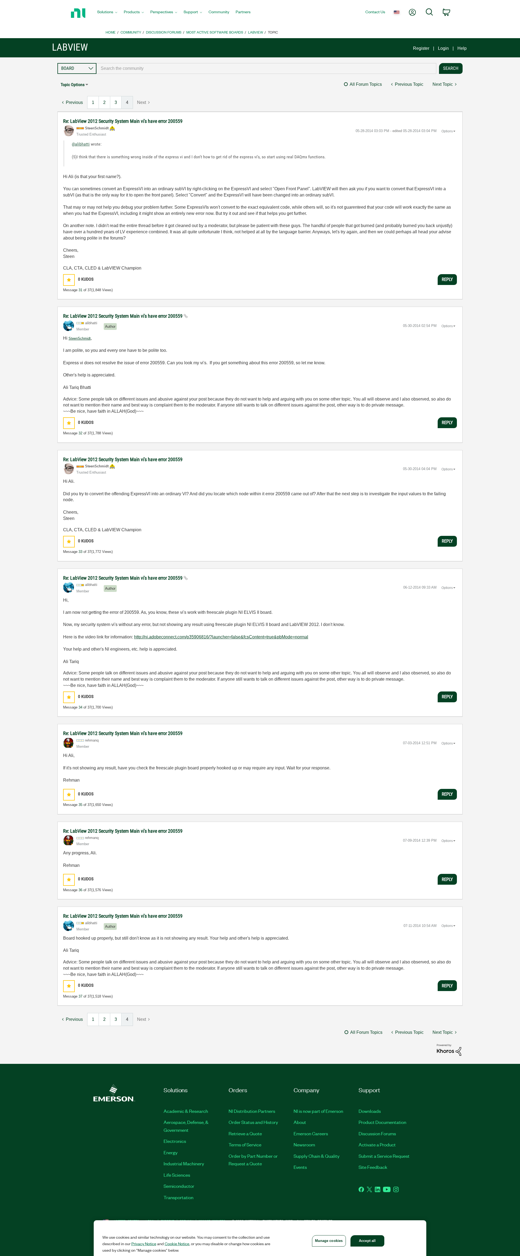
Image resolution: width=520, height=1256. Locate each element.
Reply (447, 279)
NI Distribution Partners (252, 1111)
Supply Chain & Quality (317, 1156)
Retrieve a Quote (245, 1133)
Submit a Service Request (384, 1156)
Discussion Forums (163, 32)
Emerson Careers (311, 1133)
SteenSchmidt (80, 338)
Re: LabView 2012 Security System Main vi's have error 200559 (123, 121)
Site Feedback (373, 1167)
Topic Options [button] (72, 84)
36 (80, 890)
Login (443, 48)
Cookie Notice (177, 1243)
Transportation (178, 1197)
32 (80, 433)
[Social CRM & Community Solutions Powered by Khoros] (449, 1049)
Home (111, 32)
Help (462, 48)
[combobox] (266, 68)
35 (80, 805)
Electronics (175, 1141)
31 (80, 290)
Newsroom (304, 1144)
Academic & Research (186, 1111)
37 (80, 996)
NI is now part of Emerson (318, 1111)
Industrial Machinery (184, 1163)
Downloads (370, 1111)
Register (421, 48)
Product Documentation (382, 1122)
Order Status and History (253, 1122)
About (300, 1122)
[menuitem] (107, 13)
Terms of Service (245, 1144)
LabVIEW (255, 32)
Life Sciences (177, 1175)
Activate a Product (377, 1144)
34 (80, 707)
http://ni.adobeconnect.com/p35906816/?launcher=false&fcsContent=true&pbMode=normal (221, 637)
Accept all (367, 1241)
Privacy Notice (143, 1243)
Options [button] (447, 131)
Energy (171, 1152)
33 (80, 552)
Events (300, 1167)
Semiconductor (179, 1186)
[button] (68, 280)
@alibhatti (81, 144)
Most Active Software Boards (214, 32)
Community (131, 32)
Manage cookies (329, 1241)
